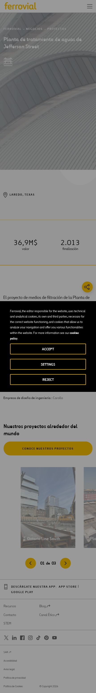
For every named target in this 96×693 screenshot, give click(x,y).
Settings (48, 364)
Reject (48, 379)
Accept (48, 349)
